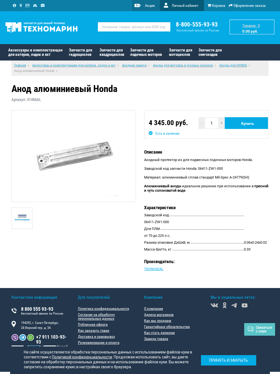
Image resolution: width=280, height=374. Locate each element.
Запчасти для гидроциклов (80, 52)
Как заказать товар (93, 330)
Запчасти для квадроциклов (112, 52)
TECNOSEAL (154, 269)
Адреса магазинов (159, 315)
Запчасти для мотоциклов (180, 52)
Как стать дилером (159, 333)
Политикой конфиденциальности (82, 357)
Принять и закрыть (228, 360)
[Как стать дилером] (43, 5)
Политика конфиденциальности (103, 308)
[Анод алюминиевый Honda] (73, 156)
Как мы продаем (157, 321)
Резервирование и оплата (98, 342)
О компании (153, 308)
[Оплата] (27, 5)
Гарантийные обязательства (167, 327)
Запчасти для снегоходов (210, 52)
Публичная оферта (93, 324)
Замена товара (156, 339)
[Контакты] (21, 5)
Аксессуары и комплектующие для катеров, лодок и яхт (35, 52)
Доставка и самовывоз (96, 336)
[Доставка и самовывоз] (35, 5)
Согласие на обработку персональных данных (96, 316)
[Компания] (14, 5)
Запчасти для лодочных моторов (146, 52)
